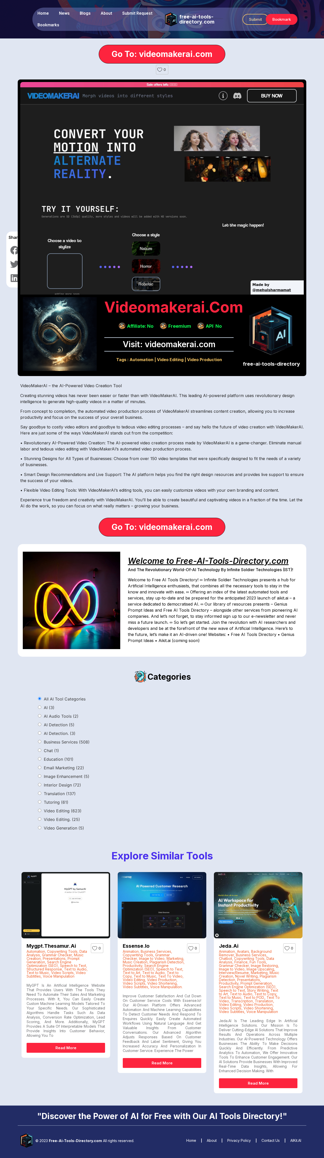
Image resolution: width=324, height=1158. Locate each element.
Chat (51, 751)
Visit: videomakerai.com (169, 344)
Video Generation (64, 828)
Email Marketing (64, 768)
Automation (141, 359)
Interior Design (62, 785)
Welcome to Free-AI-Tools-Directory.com (208, 561)
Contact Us (270, 1140)
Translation (60, 794)
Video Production (204, 359)
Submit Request (137, 13)
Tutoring (56, 802)
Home (43, 13)
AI (49, 708)
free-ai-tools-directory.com (196, 19)
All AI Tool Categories (65, 699)
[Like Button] (159, 69)
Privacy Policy (239, 1140)
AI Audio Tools (61, 716)
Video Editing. (62, 819)
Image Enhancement (66, 776)
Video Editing (170, 359)
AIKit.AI (295, 1140)
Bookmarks (48, 25)
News (64, 13)
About (106, 13)
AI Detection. (59, 733)
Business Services (67, 742)
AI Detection (59, 725)
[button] (255, 19)
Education (58, 759)
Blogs (85, 13)
